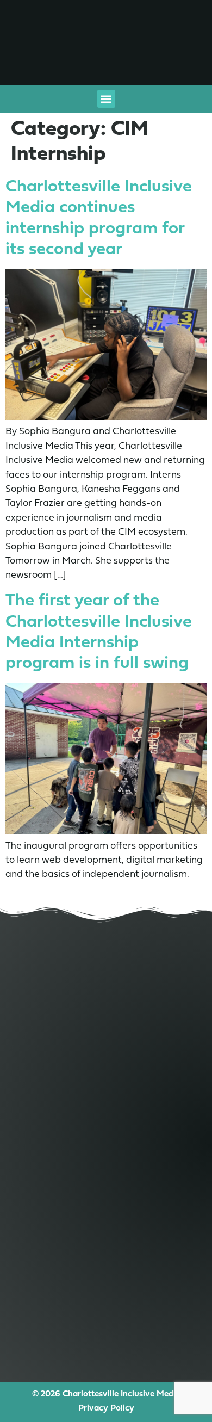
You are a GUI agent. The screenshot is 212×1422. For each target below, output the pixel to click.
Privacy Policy (106, 1408)
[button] (106, 99)
